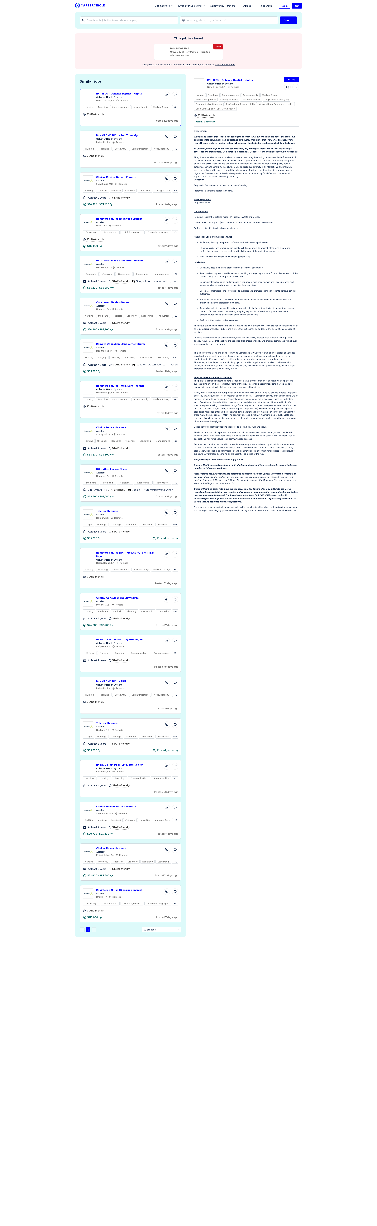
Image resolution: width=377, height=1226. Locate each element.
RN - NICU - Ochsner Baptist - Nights (119, 93)
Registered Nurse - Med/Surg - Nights (120, 385)
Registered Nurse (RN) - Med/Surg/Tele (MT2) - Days (126, 554)
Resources (265, 5)
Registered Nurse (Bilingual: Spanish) (119, 218)
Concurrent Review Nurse (112, 302)
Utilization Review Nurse (111, 469)
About (247, 5)
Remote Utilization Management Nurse (121, 344)
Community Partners (222, 5)
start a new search (225, 64)
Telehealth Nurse (107, 511)
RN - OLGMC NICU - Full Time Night (118, 135)
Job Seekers (162, 5)
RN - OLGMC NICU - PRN (111, 681)
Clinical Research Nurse (111, 427)
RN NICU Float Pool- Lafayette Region (119, 639)
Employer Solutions (190, 5)
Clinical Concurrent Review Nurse (117, 598)
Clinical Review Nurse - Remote (116, 177)
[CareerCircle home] (90, 6)
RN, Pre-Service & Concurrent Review (119, 260)
